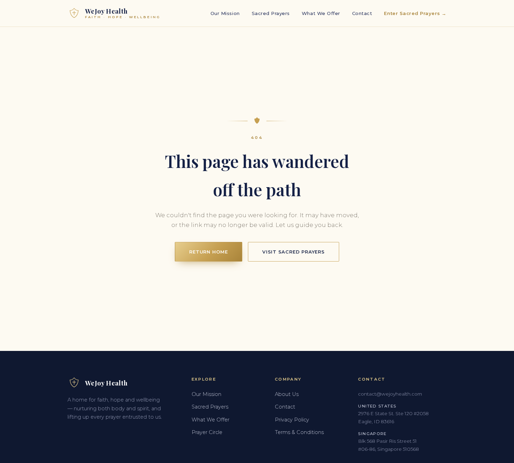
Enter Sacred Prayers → (415, 13)
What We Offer (321, 13)
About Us (287, 394)
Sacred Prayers (271, 13)
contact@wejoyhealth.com (390, 394)
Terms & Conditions (299, 432)
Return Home (208, 252)
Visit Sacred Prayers (293, 252)
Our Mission (225, 13)
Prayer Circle (207, 432)
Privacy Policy (292, 420)
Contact (362, 13)
